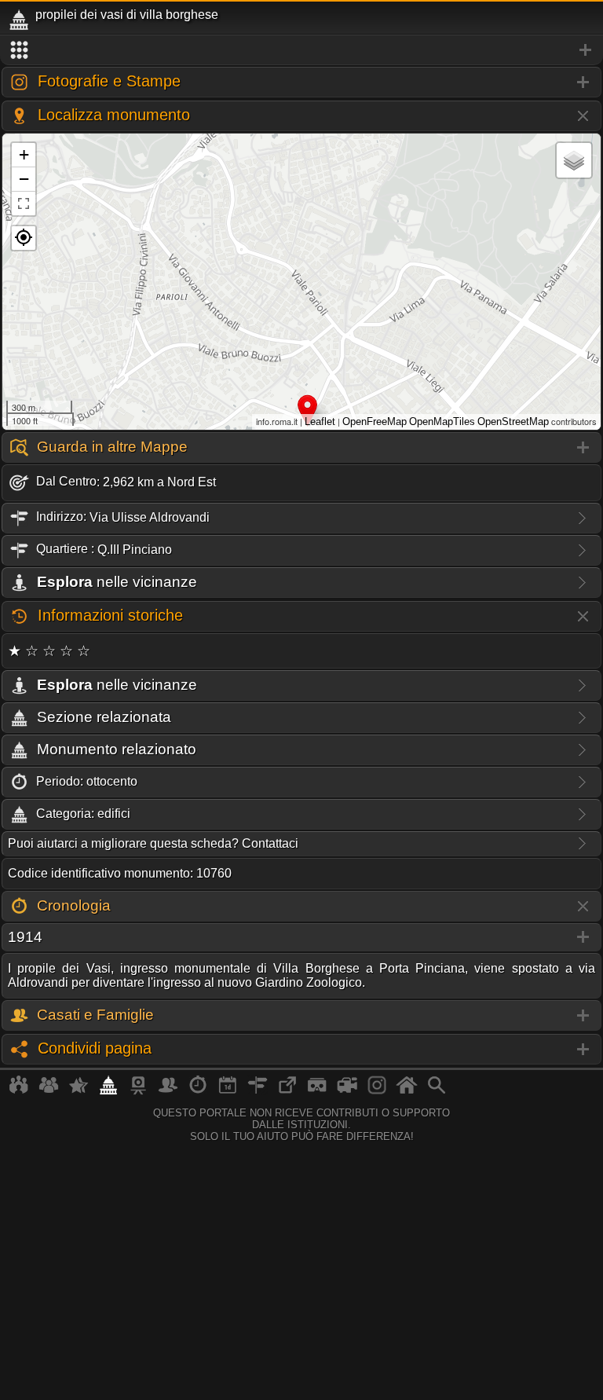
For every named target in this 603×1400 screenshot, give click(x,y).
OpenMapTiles (442, 421)
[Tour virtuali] (317, 1091)
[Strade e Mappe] (257, 1091)
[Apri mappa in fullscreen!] (23, 203)
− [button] (24, 179)
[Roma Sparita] (138, 1091)
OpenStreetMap (513, 421)
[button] (23, 238)
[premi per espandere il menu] (301, 50)
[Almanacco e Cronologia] (198, 1091)
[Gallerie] (377, 1091)
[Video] (347, 1091)
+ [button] (24, 154)
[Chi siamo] (49, 1091)
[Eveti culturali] (228, 1091)
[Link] (287, 1091)
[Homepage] (407, 1091)
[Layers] (574, 160)
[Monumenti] (108, 1091)
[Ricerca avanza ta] (436, 1091)
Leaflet (320, 421)
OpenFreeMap (374, 421)
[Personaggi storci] (168, 1091)
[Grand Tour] (78, 1091)
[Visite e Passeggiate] (19, 1091)
